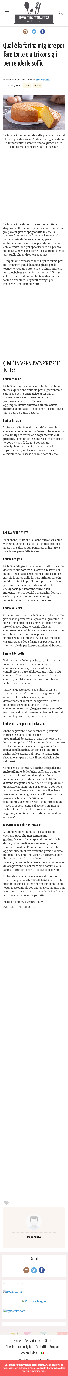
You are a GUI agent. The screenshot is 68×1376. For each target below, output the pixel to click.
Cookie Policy (29, 1352)
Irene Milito (43, 79)
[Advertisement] (34, 186)
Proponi (54, 1347)
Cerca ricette (32, 1341)
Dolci (27, 85)
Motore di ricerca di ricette (13, 1284)
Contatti (40, 1347)
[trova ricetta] (12, 1291)
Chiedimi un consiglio (18, 1347)
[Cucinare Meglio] (34, 1301)
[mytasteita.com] (14, 1311)
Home (17, 1341)
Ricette (37, 85)
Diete (47, 1341)
